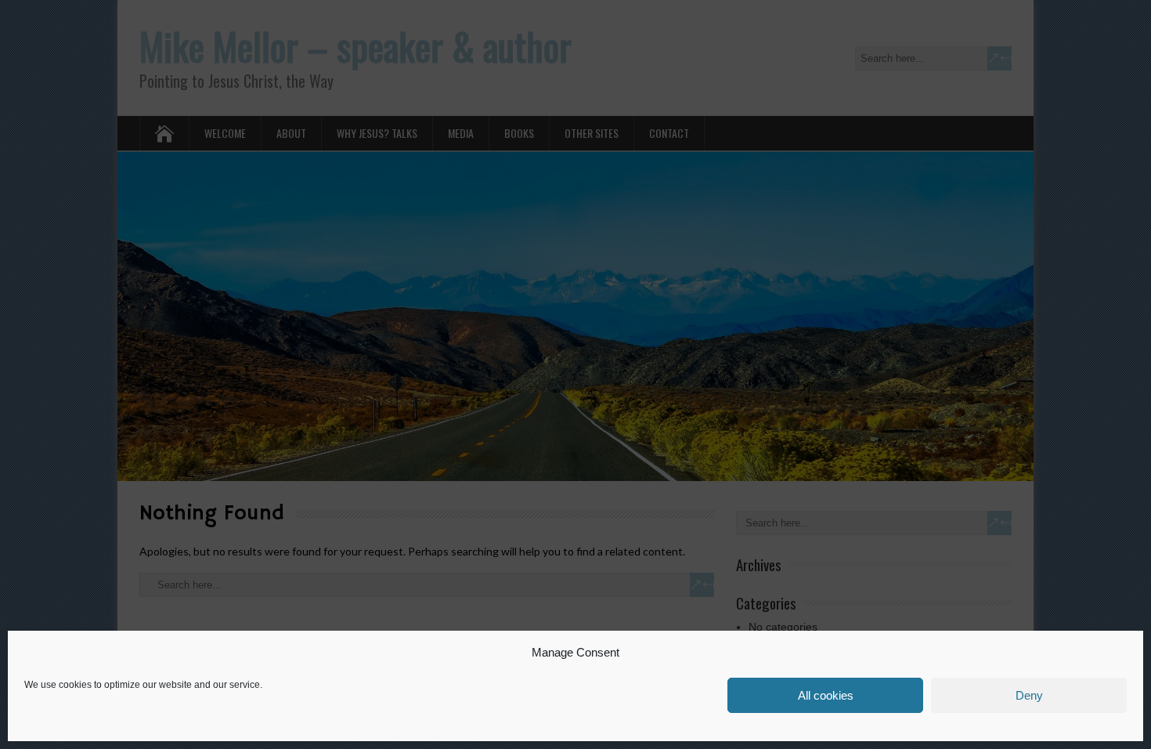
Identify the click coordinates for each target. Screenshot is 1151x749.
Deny (1029, 695)
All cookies (825, 695)
